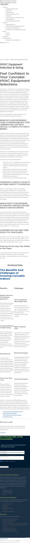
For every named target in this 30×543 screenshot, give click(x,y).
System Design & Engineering (9, 528)
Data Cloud (9, 15)
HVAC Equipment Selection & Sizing (15, 26)
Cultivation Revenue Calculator (9, 520)
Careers (8, 33)
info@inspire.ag (9, 491)
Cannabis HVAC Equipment (13, 27)
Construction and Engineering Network (16, 29)
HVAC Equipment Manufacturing (9, 529)
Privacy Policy (18, 540)
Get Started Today (15, 265)
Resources (5, 36)
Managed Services (10, 24)
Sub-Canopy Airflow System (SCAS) (15, 17)
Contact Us (3, 432)
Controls (4, 509)
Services (5, 22)
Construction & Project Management (10, 531)
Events (7, 34)
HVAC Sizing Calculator (7, 521)
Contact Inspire (7, 38)
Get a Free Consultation (7, 493)
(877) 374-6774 (9, 490)
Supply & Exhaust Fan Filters (13, 21)
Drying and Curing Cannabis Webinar (10, 518)
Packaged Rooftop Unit (12, 8)
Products (5, 7)
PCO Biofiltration (10, 19)
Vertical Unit (9, 10)
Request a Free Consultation (13, 40)
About (4, 31)
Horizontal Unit (9, 12)
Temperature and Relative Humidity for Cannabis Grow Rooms (15, 523)
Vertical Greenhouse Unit (12, 14)
